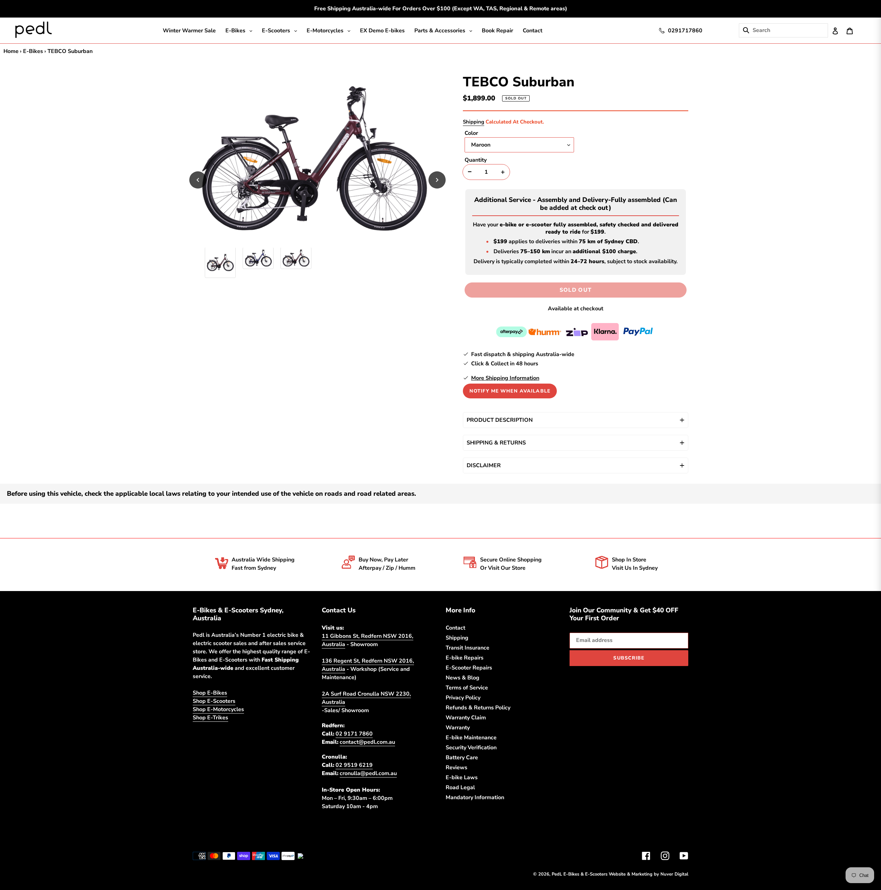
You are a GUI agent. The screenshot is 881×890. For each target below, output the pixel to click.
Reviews (457, 775)
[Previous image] (197, 180)
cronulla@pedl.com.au (369, 780)
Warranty (458, 735)
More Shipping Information (506, 385)
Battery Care (463, 765)
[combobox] (793, 30)
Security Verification (472, 755)
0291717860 (685, 30)
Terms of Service (468, 695)
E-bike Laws (462, 785)
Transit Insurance (468, 655)
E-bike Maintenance (472, 745)
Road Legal (461, 794)
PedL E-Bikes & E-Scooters (572, 881)
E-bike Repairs (465, 665)
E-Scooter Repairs (470, 675)
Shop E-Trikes (211, 725)
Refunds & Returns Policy (480, 715)
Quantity (476, 160)
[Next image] (437, 180)
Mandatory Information (476, 804)
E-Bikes (34, 51)
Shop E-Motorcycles (219, 716)
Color (472, 133)
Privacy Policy (464, 705)
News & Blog (463, 685)
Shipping (474, 121)
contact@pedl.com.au (369, 749)
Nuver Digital (673, 881)
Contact (456, 635)
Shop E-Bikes (210, 700)
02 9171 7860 (354, 740)
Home (11, 51)
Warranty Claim (466, 725)
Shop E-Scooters (215, 708)
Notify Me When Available (509, 398)
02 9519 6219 (354, 772)
